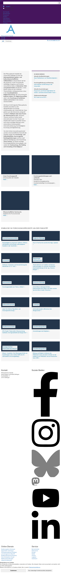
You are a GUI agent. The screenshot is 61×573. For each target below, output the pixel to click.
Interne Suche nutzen (9, 8)
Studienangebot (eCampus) (8, 549)
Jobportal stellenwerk (6, 560)
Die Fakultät (6, 12)
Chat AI (3, 557)
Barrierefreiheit (35, 549)
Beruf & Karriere (7, 21)
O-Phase (5, 23)
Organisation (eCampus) (7, 550)
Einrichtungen (6, 13)
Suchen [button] (51, 40)
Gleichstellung (6, 20)
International (6, 18)
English (57, 40)
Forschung (6, 15)
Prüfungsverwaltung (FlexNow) (9, 552)
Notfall (33, 554)
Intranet (34, 555)
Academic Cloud (10, 557)
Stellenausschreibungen (7, 558)
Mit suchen (9, 6)
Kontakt (34, 552)
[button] (3, 37)
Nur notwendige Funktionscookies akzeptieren (40, 570)
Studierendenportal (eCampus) (9, 555)
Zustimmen (13, 570)
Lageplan (34, 557)
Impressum (34, 558)
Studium (5, 16)
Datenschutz (35, 550)
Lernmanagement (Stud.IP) (8, 554)
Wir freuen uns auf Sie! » (40, 97)
